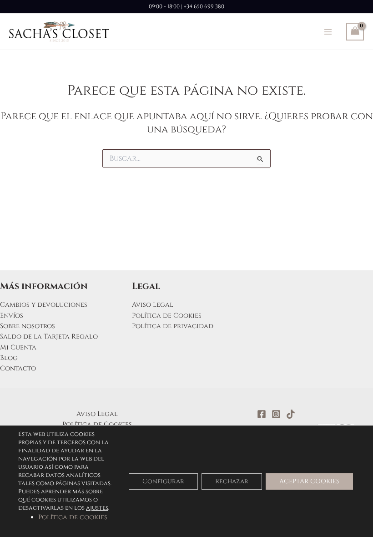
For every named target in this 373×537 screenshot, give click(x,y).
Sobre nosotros (27, 326)
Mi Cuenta (18, 347)
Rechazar (231, 480)
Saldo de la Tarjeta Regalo (49, 336)
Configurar (163, 480)
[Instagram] (276, 414)
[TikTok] (290, 414)
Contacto (18, 368)
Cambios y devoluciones (43, 304)
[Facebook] (261, 414)
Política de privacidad (172, 326)
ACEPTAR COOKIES (309, 480)
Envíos (11, 315)
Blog (9, 358)
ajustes (97, 508)
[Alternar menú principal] (328, 31)
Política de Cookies (167, 315)
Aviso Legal (152, 304)
